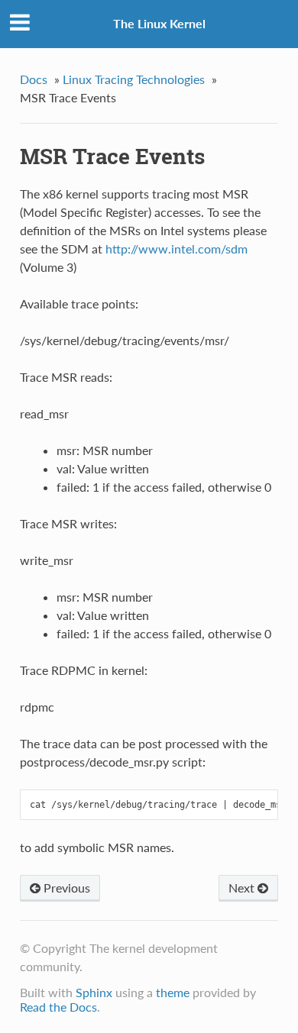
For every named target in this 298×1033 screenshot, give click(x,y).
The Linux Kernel (159, 23)
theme (172, 992)
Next (243, 887)
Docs (33, 79)
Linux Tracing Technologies (134, 79)
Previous (65, 887)
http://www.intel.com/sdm (176, 248)
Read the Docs (58, 1006)
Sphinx (94, 992)
